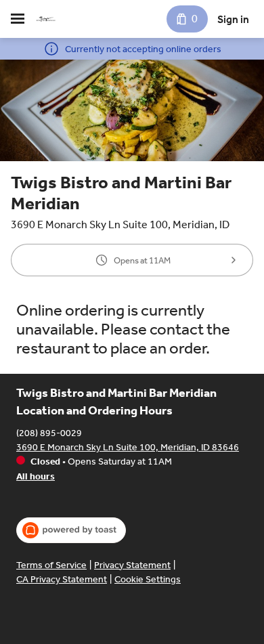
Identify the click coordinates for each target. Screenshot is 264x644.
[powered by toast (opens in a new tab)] (71, 530)
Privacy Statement (132, 565)
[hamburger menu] (17, 19)
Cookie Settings (147, 579)
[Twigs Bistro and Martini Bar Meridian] (46, 19)
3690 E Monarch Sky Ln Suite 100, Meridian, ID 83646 (127, 447)
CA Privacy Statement (61, 579)
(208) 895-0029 (49, 433)
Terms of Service (51, 565)
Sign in (233, 19)
